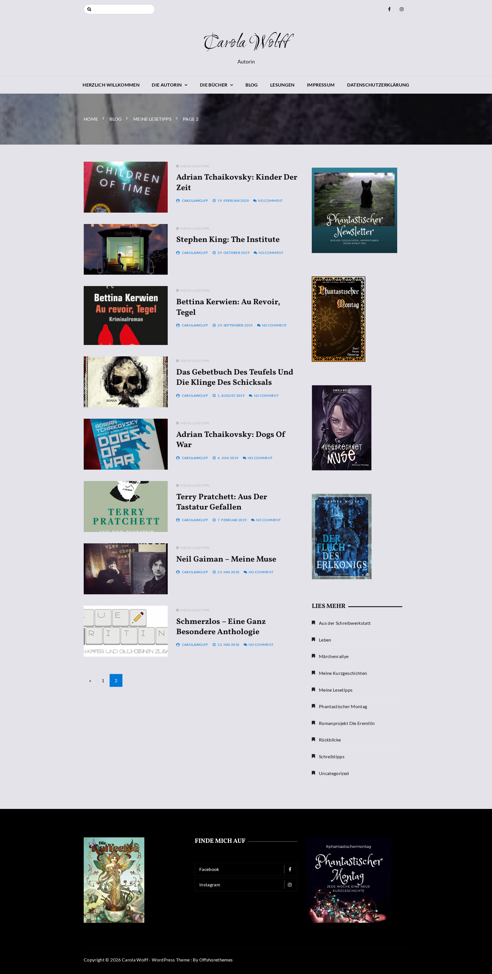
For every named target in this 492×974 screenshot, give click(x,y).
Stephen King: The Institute (228, 239)
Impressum (321, 84)
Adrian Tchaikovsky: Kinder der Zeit (236, 182)
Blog (251, 84)
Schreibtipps (332, 756)
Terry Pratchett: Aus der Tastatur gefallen (221, 502)
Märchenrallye (334, 656)
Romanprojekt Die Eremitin (347, 723)
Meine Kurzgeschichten (343, 673)
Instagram (209, 884)
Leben (325, 639)
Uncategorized (334, 773)
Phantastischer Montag (343, 706)
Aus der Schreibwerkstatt (345, 623)
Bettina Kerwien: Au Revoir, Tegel (228, 307)
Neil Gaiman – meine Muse (226, 559)
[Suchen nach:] (119, 9)
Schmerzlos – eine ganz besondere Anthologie (221, 627)
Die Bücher (213, 84)
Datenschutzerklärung (378, 84)
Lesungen (282, 84)
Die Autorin (167, 84)
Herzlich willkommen (111, 84)
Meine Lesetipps (194, 166)
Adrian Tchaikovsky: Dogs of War (231, 440)
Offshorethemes (216, 959)
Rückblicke (330, 739)
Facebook (209, 869)
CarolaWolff (195, 200)
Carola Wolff (246, 43)
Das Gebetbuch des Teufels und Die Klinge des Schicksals (234, 377)
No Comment (270, 200)
